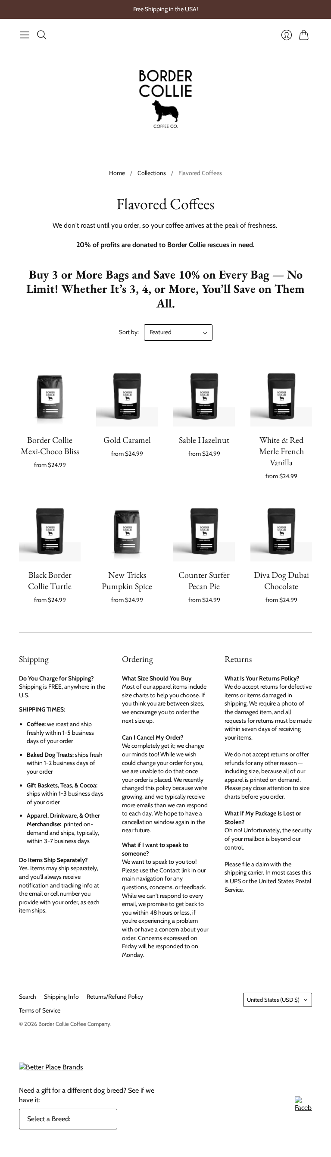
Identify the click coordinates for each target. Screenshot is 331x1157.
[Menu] (25, 35)
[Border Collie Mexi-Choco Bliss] (50, 395)
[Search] (42, 35)
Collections (151, 173)
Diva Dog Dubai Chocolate (281, 580)
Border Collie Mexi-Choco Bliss (50, 445)
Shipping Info (61, 996)
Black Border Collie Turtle (50, 580)
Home (117, 173)
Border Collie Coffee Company (74, 1023)
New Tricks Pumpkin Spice (127, 580)
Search (27, 996)
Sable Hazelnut (204, 439)
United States (273, 999)
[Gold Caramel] (127, 395)
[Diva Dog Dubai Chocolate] (281, 530)
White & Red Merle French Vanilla (281, 451)
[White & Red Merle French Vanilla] (281, 395)
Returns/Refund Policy (115, 996)
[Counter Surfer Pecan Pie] (204, 530)
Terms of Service (39, 1010)
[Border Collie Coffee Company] (166, 99)
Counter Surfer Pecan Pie (204, 580)
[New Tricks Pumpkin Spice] (127, 530)
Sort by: (129, 332)
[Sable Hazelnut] (204, 395)
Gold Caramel (127, 439)
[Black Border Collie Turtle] (50, 530)
